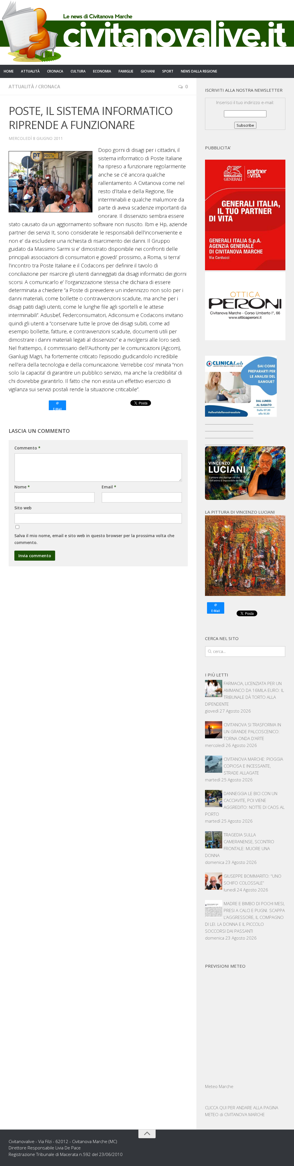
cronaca (55, 71)
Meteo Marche (219, 1086)
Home (8, 71)
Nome (22, 487)
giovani (148, 71)
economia (102, 71)
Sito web (23, 507)
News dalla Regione (199, 71)
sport (167, 71)
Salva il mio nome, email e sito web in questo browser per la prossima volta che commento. (94, 539)
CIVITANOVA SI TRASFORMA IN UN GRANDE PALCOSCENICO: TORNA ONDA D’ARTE (252, 731)
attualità (30, 71)
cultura (78, 71)
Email (109, 487)
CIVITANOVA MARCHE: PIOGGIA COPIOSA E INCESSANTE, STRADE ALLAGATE (253, 766)
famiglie (126, 71)
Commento (27, 448)
